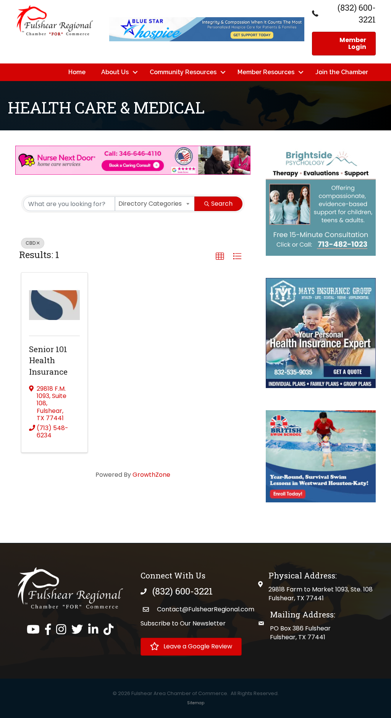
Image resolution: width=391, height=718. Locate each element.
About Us (115, 72)
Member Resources (266, 72)
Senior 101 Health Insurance (48, 360)
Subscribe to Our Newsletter (183, 623)
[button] (220, 256)
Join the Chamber (341, 72)
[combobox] (155, 204)
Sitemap (195, 703)
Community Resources (183, 72)
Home (77, 72)
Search (222, 203)
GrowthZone (151, 474)
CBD (31, 243)
